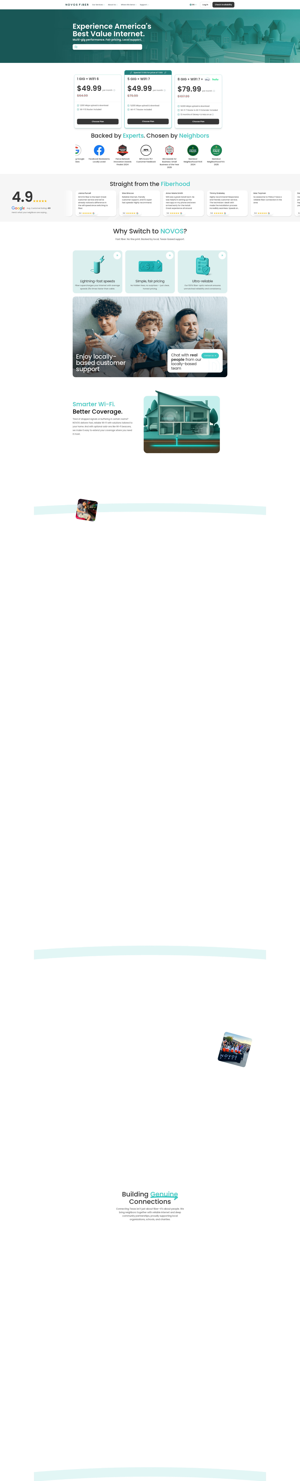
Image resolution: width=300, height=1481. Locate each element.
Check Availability (223, 4)
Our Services (97, 5)
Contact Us (209, 355)
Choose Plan (98, 121)
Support (143, 5)
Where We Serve (128, 5)
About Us (112, 5)
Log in (205, 4)
